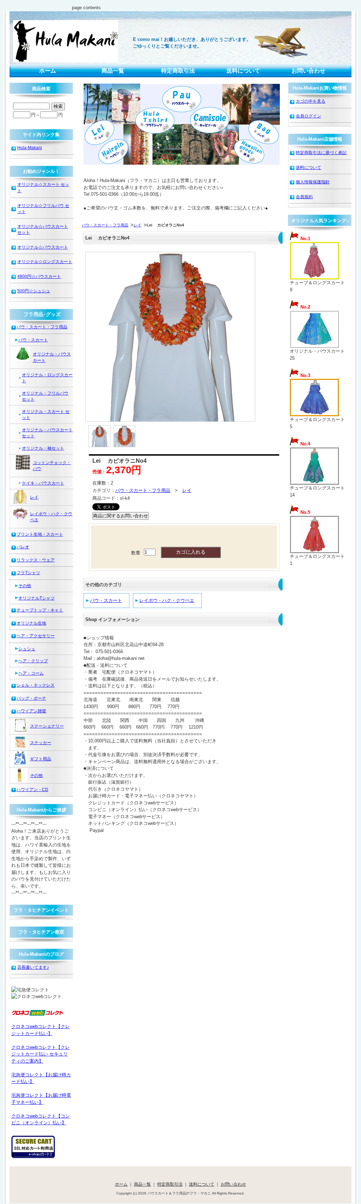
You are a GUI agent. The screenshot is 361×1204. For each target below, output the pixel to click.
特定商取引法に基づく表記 (321, 152)
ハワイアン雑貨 (31, 711)
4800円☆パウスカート (39, 276)
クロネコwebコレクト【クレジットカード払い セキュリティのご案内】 (40, 1054)
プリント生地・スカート (40, 534)
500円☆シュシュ (33, 290)
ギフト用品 (40, 758)
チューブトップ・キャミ (40, 610)
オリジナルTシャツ (36, 598)
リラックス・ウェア (36, 560)
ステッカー (40, 742)
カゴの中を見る (310, 101)
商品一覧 (113, 71)
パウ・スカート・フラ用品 (105, 225)
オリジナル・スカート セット (45, 414)
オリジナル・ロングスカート (47, 377)
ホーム (47, 71)
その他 (24, 585)
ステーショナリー (47, 726)
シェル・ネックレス (36, 685)
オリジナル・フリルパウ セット (45, 396)
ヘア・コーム (31, 673)
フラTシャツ (28, 572)
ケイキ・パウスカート (43, 483)
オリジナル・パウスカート (52, 357)
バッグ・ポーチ (31, 698)
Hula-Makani (29, 147)
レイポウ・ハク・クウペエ (166, 600)
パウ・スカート (106, 600)
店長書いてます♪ (33, 967)
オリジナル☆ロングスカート (44, 261)
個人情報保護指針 (313, 182)
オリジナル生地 (31, 623)
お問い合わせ (308, 71)
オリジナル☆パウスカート (42, 247)
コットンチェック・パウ (52, 465)
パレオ (23, 547)
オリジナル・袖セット (43, 448)
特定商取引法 (178, 71)
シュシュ (26, 648)
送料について (243, 71)
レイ (137, 225)
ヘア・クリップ (33, 660)
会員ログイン (308, 116)
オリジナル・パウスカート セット (47, 432)
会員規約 (304, 196)
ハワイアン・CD (32, 789)
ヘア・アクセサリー (36, 635)
